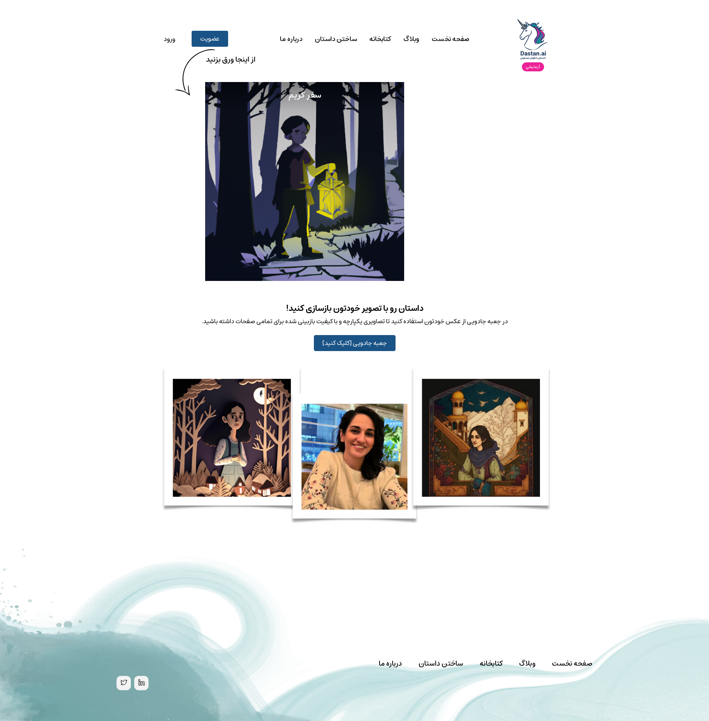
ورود (169, 39)
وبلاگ (411, 39)
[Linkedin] (141, 683)
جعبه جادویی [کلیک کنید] (354, 343)
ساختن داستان (336, 39)
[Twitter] (124, 683)
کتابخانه (380, 39)
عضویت (210, 38)
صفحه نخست (450, 39)
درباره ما (291, 39)
